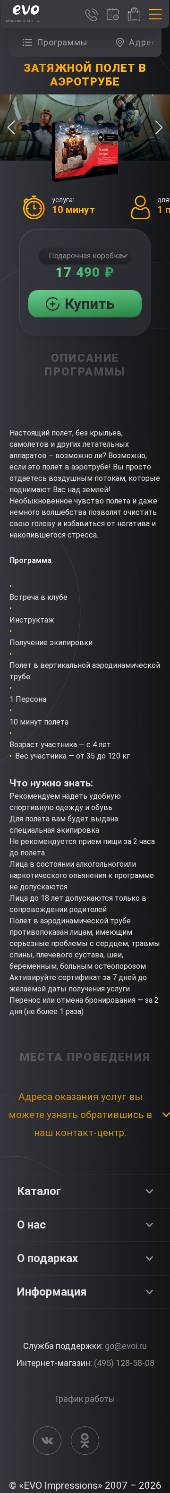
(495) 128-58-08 (124, 1363)
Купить (90, 304)
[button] (159, 127)
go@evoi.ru (126, 1346)
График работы (85, 1399)
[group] (57, 42)
